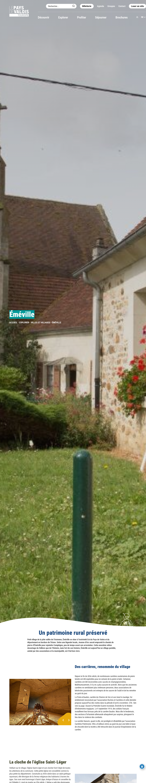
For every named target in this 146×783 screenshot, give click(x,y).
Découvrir (43, 17)
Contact (121, 6)
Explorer (63, 17)
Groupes (111, 6)
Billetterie (86, 6)
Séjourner (100, 17)
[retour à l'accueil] (19, 11)
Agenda (100, 6)
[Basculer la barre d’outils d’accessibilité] (142, 766)
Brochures (122, 17)
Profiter (81, 17)
